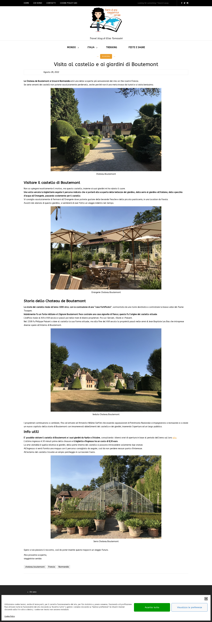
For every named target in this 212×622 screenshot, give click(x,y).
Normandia (64, 567)
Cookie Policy (9, 616)
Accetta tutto (152, 607)
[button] (206, 598)
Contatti (51, 3)
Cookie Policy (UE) (68, 3)
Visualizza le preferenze (189, 607)
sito (174, 437)
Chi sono (37, 3)
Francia (51, 567)
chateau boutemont (35, 567)
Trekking (111, 47)
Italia (90, 47)
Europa (106, 56)
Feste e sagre (136, 47)
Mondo (71, 47)
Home (26, 3)
